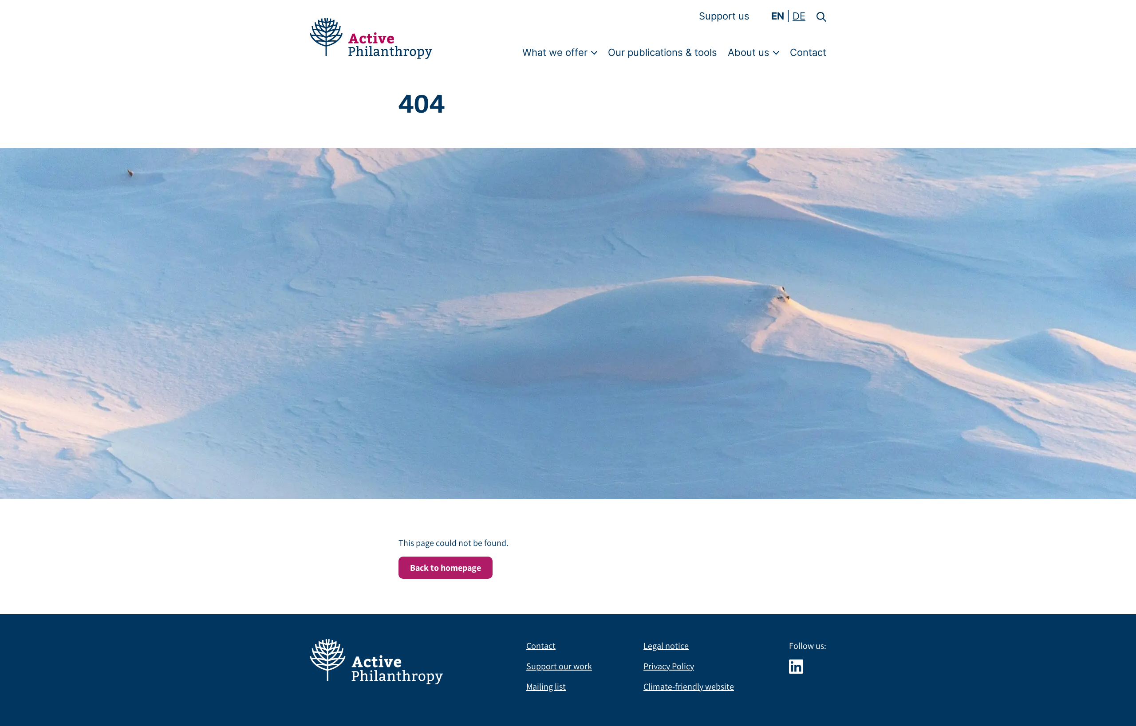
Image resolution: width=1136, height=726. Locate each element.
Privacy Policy (668, 666)
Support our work (559, 666)
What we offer (555, 52)
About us (748, 52)
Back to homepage (445, 567)
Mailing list (546, 686)
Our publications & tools (662, 52)
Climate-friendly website (688, 686)
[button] (816, 16)
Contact (808, 52)
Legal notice (666, 645)
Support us (724, 16)
